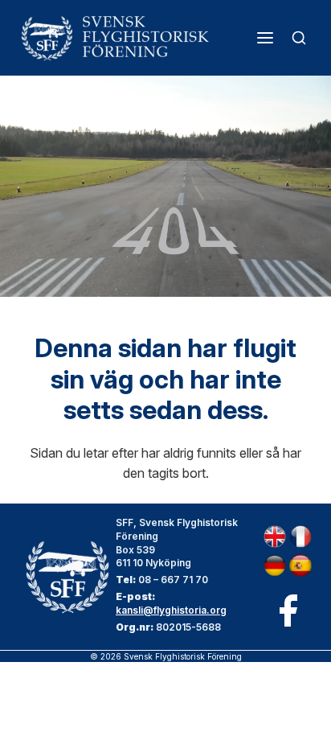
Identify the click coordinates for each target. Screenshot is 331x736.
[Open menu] (265, 37)
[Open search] (299, 38)
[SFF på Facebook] (287, 610)
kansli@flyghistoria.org (171, 610)
